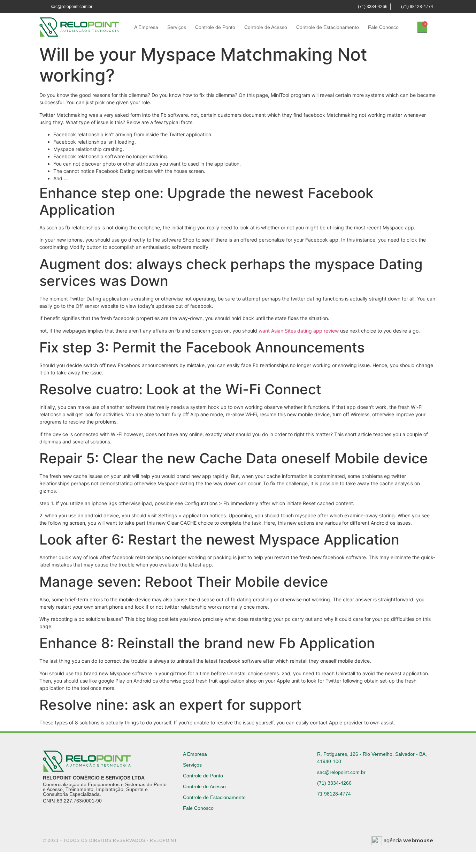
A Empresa (146, 27)
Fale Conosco (383, 27)
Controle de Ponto (215, 27)
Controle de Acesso (265, 27)
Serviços (176, 27)
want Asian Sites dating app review (299, 331)
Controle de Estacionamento (327, 27)
